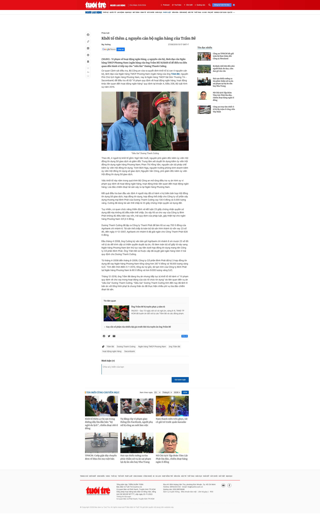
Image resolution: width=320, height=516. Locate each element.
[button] (88, 68)
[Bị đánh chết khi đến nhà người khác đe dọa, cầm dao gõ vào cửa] (204, 69)
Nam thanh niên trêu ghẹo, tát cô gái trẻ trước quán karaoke (172, 420)
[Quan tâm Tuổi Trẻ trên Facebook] (229, 485)
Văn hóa (177, 476)
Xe (153, 476)
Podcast (166, 5)
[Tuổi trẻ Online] (98, 490)
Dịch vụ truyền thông (171, 492)
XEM (185, 392)
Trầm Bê (110, 346)
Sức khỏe (150, 12)
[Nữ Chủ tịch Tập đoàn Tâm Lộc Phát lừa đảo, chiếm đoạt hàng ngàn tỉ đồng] (204, 95)
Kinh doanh (138, 476)
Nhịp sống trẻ (167, 476)
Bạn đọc (128, 12)
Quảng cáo (201, 5)
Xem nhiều (101, 476)
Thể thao (197, 12)
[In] (88, 55)
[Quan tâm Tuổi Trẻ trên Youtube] (223, 485)
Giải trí (190, 12)
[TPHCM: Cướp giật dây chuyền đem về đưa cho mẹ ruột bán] (101, 443)
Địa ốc (230, 12)
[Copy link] (88, 41)
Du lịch (158, 476)
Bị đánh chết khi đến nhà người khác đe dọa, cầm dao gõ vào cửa (223, 68)
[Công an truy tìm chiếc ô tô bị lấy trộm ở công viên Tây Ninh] (204, 109)
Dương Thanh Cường (126, 346)
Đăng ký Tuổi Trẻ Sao (222, 5)
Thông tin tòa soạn (123, 497)
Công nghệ (147, 476)
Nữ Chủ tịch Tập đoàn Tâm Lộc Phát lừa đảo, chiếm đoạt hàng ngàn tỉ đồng (223, 96)
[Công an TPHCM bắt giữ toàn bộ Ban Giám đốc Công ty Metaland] (204, 56)
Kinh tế (143, 12)
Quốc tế (113, 12)
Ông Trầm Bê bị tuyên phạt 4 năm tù (148, 307)
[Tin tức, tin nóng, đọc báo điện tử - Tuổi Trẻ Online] (97, 5)
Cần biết (189, 5)
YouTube (177, 5)
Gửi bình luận (180, 380)
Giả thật (222, 476)
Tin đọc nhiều (205, 47)
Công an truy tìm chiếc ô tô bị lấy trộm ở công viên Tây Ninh (224, 109)
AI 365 (204, 12)
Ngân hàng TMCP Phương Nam (152, 346)
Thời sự (106, 12)
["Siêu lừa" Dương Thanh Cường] (145, 121)
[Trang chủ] (93, 12)
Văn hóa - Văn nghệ (179, 12)
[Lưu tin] (88, 62)
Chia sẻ (121, 49)
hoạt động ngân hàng (111, 351)
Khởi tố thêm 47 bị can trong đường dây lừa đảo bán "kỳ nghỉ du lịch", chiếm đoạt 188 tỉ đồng (101, 423)
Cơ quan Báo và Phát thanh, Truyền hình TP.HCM (135, 499)
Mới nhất (92, 476)
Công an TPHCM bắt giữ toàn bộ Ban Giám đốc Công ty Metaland (223, 56)
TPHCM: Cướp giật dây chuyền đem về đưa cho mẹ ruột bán (101, 457)
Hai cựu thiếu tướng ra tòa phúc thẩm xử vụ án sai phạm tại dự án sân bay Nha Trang (223, 82)
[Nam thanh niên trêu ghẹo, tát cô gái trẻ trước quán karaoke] (172, 406)
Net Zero (136, 12)
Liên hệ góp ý (203, 492)
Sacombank (129, 351)
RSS (211, 492)
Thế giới (121, 476)
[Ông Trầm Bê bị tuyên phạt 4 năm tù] (116, 313)
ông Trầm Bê (174, 346)
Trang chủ (84, 476)
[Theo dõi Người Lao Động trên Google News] (109, 49)
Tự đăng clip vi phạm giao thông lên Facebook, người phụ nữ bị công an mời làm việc (136, 422)
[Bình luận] (88, 48)
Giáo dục (158, 12)
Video (108, 476)
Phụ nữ (210, 12)
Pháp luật (167, 12)
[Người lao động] (117, 5)
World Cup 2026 (220, 12)
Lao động (120, 12)
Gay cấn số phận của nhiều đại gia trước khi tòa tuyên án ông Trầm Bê (138, 327)
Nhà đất (206, 476)
